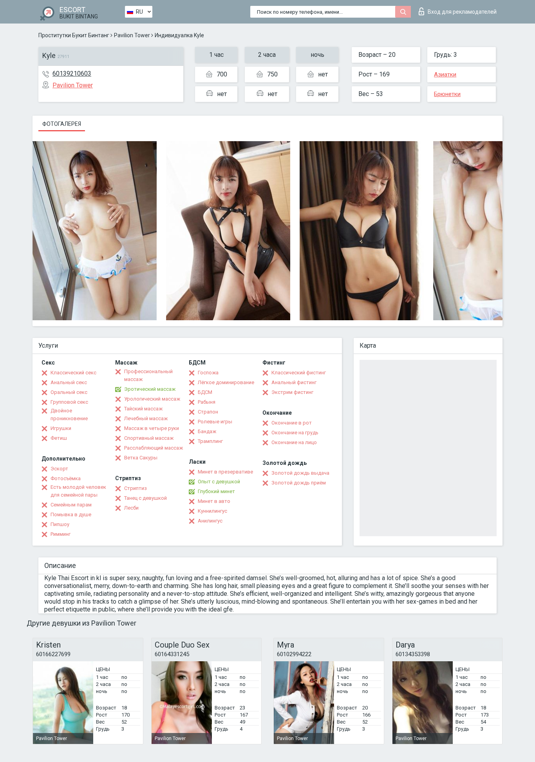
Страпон (208, 412)
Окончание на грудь (294, 432)
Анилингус (210, 521)
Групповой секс (69, 402)
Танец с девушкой (145, 498)
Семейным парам (71, 505)
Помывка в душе (71, 514)
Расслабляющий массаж (153, 448)
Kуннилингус (212, 511)
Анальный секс (69, 382)
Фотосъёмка (66, 478)
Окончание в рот (291, 423)
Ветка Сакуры (140, 458)
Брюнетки (447, 94)
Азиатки (445, 74)
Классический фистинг (298, 373)
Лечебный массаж (146, 418)
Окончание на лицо (294, 442)
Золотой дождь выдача (300, 473)
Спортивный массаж (149, 438)
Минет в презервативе (225, 472)
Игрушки (61, 428)
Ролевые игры (215, 422)
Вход (462, 12)
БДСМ (205, 392)
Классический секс (73, 373)
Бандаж (207, 431)
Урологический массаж (152, 399)
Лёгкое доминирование (226, 382)
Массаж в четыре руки (151, 428)
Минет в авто (214, 501)
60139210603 (71, 73)
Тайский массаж (143, 409)
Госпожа (208, 373)
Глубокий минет (216, 491)
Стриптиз (135, 488)
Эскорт (59, 469)
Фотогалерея (61, 124)
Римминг (60, 534)
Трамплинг (210, 441)
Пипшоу (60, 524)
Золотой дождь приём (298, 483)
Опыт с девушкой (219, 481)
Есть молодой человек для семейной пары (78, 491)
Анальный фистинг (293, 382)
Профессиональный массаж (148, 375)
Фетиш (59, 438)
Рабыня (206, 402)
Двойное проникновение (69, 414)
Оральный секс (69, 392)
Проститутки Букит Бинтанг (73, 35)
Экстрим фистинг (292, 392)
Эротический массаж (149, 389)
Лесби (131, 508)
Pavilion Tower (132, 35)
